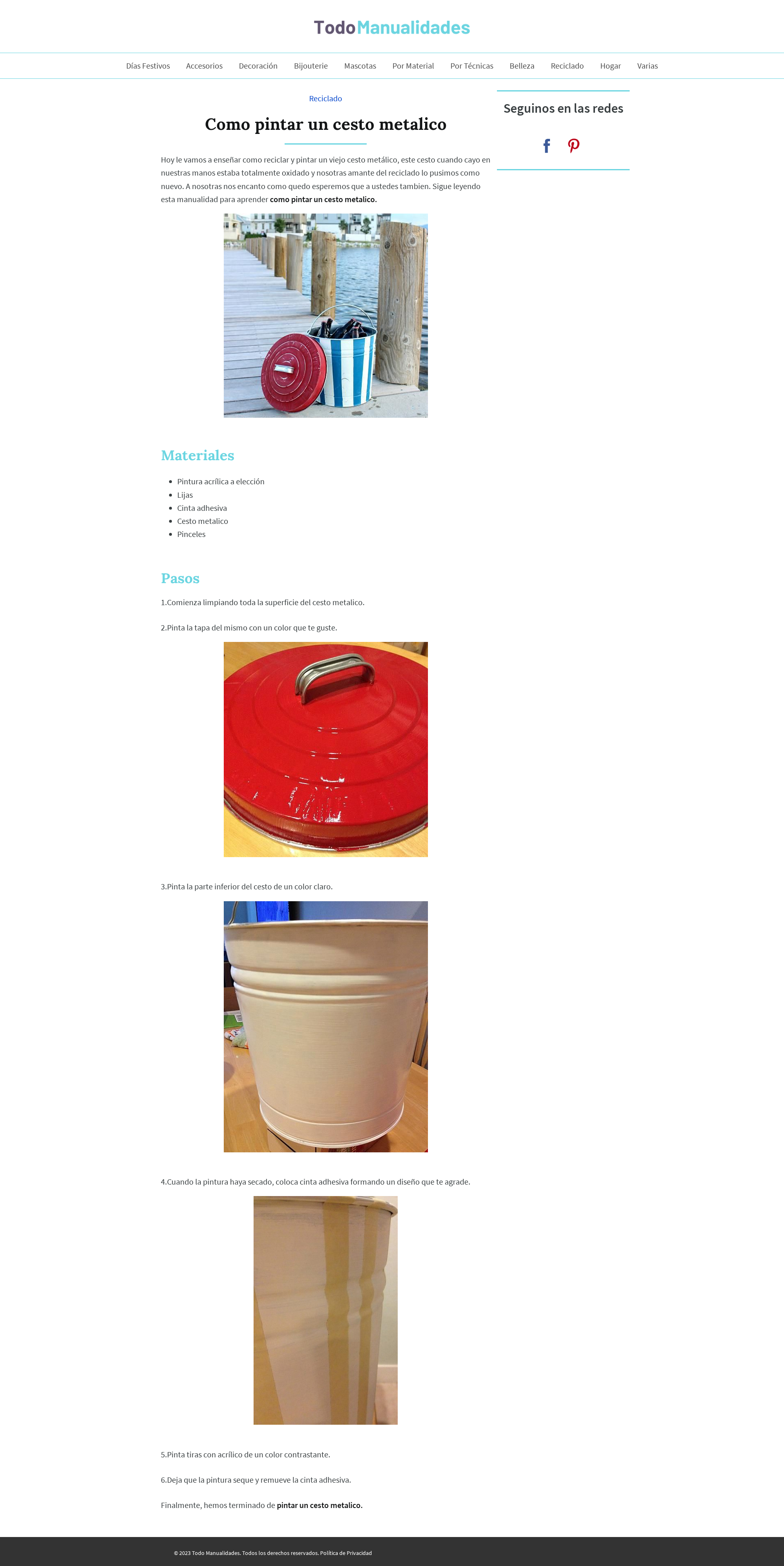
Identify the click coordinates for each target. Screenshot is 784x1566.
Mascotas (360, 65)
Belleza (522, 65)
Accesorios (204, 65)
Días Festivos (148, 65)
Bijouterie (311, 65)
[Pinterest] (574, 146)
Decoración (258, 65)
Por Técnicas (471, 65)
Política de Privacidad (346, 1553)
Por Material (413, 65)
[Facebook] (547, 146)
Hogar (610, 65)
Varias (647, 65)
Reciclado (567, 65)
